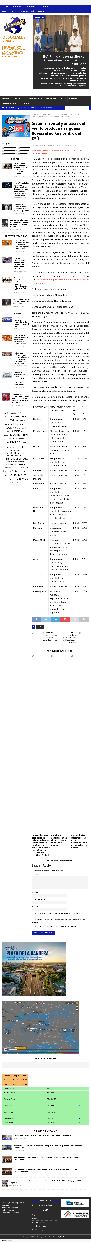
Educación (16, 434)
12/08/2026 (18, 251)
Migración (23, 456)
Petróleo (17, 468)
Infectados (10, 447)
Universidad (16, 482)
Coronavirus (20, 424)
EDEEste (6, 435)
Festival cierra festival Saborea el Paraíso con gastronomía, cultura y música (21, 340)
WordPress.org (37, 1230)
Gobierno (13, 442)
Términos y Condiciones (11, 1212)
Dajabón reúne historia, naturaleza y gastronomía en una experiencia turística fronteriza (20, 398)
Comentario (36, 874)
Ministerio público (12, 464)
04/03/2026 (18, 1174)
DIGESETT (16, 431)
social (16, 479)
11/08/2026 (18, 346)
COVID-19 (11, 427)
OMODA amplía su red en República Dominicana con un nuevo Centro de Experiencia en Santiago (21, 168)
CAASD (24, 416)
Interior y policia (15, 450)
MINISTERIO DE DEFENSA (16, 458)
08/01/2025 (39, 145)
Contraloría (8, 424)
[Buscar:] (77, 107)
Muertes (22, 464)
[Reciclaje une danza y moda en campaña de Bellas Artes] (6, 302)
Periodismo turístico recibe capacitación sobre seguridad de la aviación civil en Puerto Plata (21, 358)
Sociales (5, 7)
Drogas (23, 431)
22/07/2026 (18, 293)
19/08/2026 (18, 329)
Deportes (12, 11)
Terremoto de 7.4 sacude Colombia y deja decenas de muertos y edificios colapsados (63, 85)
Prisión (15, 471)
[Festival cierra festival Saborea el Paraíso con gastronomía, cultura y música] (7, 338)
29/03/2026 (18, 1162)
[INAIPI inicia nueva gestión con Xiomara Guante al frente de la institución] (61, 51)
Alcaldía (24, 413)
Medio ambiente (12, 456)
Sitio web (35, 906)
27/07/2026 (18, 271)
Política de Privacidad (10, 1207)
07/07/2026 (18, 198)
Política (7, 471)
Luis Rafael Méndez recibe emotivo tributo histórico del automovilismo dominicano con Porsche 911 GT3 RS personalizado (21, 189)
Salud (4, 11)
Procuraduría (23, 471)
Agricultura (13, 413)
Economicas (45, 7)
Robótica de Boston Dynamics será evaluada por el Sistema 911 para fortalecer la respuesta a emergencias (50, 1147)
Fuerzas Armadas (20, 438)
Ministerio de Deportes (15, 462)
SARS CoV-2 (8, 479)
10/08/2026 (18, 366)
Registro (35, 1215)
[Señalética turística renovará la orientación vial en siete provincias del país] (7, 319)
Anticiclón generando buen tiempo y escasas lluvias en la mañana (59, 840)
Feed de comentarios (39, 1226)
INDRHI (24, 443)
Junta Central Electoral (12, 453)
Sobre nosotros (8, 1210)
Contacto (5, 1205)
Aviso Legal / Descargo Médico (13, 1203)
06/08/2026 (17, 405)
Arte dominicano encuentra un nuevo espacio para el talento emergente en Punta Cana (21, 245)
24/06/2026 (17, 306)
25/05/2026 (15, 229)
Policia (24, 467)
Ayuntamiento (9, 416)
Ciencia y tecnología (27, 11)
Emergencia (10, 438)
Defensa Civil (21, 428)
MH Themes (64, 1237)
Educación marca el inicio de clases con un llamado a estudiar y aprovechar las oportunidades (64, 69)
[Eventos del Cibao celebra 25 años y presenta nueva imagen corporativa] (7, 207)
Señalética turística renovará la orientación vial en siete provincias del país (21, 322)
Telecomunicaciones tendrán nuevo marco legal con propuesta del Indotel (42, 1135)
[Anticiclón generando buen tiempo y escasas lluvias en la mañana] (60, 744)
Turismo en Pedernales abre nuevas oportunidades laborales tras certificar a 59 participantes (20, 379)
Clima (40, 627)
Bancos (17, 416)
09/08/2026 (18, 387)
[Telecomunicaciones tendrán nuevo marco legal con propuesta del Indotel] (7, 1137)
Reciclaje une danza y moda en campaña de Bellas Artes (21, 302)
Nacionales (17, 7)
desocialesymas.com (53, 145)
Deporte (8, 431)
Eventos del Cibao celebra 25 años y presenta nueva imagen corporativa (21, 208)
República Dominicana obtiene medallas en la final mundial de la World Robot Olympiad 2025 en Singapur (46, 1182)
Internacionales (31, 7)
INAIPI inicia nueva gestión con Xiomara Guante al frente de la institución (64, 60)
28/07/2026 (18, 176)
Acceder (35, 1219)
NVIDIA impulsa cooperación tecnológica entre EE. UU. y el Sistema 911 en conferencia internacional (47, 1158)
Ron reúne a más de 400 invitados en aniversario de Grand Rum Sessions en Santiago (19, 223)
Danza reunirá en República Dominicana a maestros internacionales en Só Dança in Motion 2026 (21, 284)
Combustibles (20, 420)
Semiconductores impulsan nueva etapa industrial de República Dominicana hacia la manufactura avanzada (46, 1170)
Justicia (24, 453)
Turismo (41, 11)
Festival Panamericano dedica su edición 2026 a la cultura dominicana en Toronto (20, 263)
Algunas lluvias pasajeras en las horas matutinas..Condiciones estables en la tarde (79, 841)
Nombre (35, 892)
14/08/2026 (18, 1138)
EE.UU (25, 435)
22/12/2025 (14, 1185)
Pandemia (9, 467)
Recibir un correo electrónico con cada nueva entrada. (55, 926)
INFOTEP (20, 447)
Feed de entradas (38, 1222)
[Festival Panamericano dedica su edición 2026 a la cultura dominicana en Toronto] (7, 260)
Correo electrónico (39, 899)
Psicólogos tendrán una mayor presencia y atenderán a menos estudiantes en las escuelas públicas (62, 74)
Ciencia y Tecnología (45, 1131)
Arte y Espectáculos (16, 236)
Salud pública (18, 475)
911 (4, 413)
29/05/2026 (18, 213)
